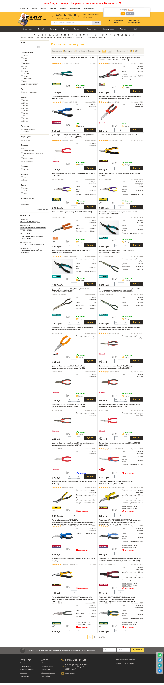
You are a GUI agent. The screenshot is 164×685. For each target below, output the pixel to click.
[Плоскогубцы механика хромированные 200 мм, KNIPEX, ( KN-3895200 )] (109, 459)
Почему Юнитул (25, 660)
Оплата (44, 663)
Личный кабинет (116, 20)
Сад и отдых (91, 29)
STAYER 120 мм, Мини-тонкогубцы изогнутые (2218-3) (118, 135)
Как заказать (46, 669)
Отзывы (43, 8)
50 (132, 51)
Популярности (69, 51)
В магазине (27, 29)
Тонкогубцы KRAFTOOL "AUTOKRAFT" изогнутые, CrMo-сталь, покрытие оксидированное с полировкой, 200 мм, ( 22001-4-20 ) (73, 599)
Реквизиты (23, 673)
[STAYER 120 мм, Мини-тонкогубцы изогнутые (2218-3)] (109, 150)
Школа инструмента (48, 673)
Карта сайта (46, 676)
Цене (78, 51)
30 (127, 51)
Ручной (41, 29)
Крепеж (123, 29)
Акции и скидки (89, 8)
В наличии (84, 51)
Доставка (63, 8)
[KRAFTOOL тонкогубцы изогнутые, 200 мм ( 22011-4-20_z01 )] (62, 73)
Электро (53, 29)
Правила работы (25, 666)
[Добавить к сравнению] (67, 86)
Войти (116, 22)
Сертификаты (24, 663)
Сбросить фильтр (42, 210)
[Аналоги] (100, 203)
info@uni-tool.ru (87, 17)
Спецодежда (108, 29)
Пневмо (77, 29)
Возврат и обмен (47, 666)
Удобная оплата (75, 8)
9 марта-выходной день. (30, 222)
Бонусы (34, 8)
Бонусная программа (27, 669)
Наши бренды (24, 676)
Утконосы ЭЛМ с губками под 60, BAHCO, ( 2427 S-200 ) (72, 212)
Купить (90, 91)
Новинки (91, 51)
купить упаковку (127, 507)
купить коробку (127, 509)
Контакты (53, 8)
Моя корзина (134, 20)
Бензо (65, 29)
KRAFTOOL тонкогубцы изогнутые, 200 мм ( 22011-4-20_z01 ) (73, 58)
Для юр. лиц (24, 8)
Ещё (135, 29)
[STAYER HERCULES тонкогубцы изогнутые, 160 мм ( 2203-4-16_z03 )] (62, 574)
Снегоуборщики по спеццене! (32, 244)
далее (102, 637)
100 (136, 51)
